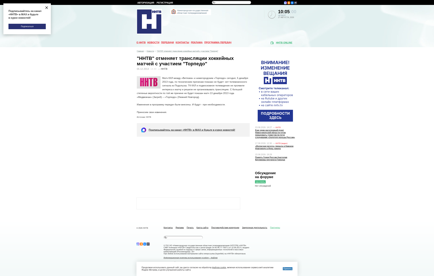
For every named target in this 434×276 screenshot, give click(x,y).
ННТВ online (284, 42)
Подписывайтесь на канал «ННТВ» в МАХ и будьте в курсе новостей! (192, 129)
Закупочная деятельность (254, 227)
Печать (190, 227)
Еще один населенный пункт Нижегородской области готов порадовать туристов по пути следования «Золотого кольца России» (275, 134)
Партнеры (275, 227)
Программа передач (217, 42)
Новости (153, 42)
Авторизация (145, 3)
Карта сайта (202, 227)
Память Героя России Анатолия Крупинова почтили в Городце (271, 158)
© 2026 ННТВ (142, 228)
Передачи (167, 42)
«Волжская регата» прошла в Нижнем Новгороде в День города (274, 147)
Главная (140, 51)
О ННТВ (141, 42)
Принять (287, 269)
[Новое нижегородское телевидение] (191, 14)
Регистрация (165, 3)
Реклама (197, 42)
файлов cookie (219, 267)
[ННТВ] (149, 33)
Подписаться (27, 26)
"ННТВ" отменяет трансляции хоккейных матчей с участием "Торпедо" (187, 51)
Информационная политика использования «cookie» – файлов (191, 258)
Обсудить (260, 182)
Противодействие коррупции (225, 227)
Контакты (182, 42)
